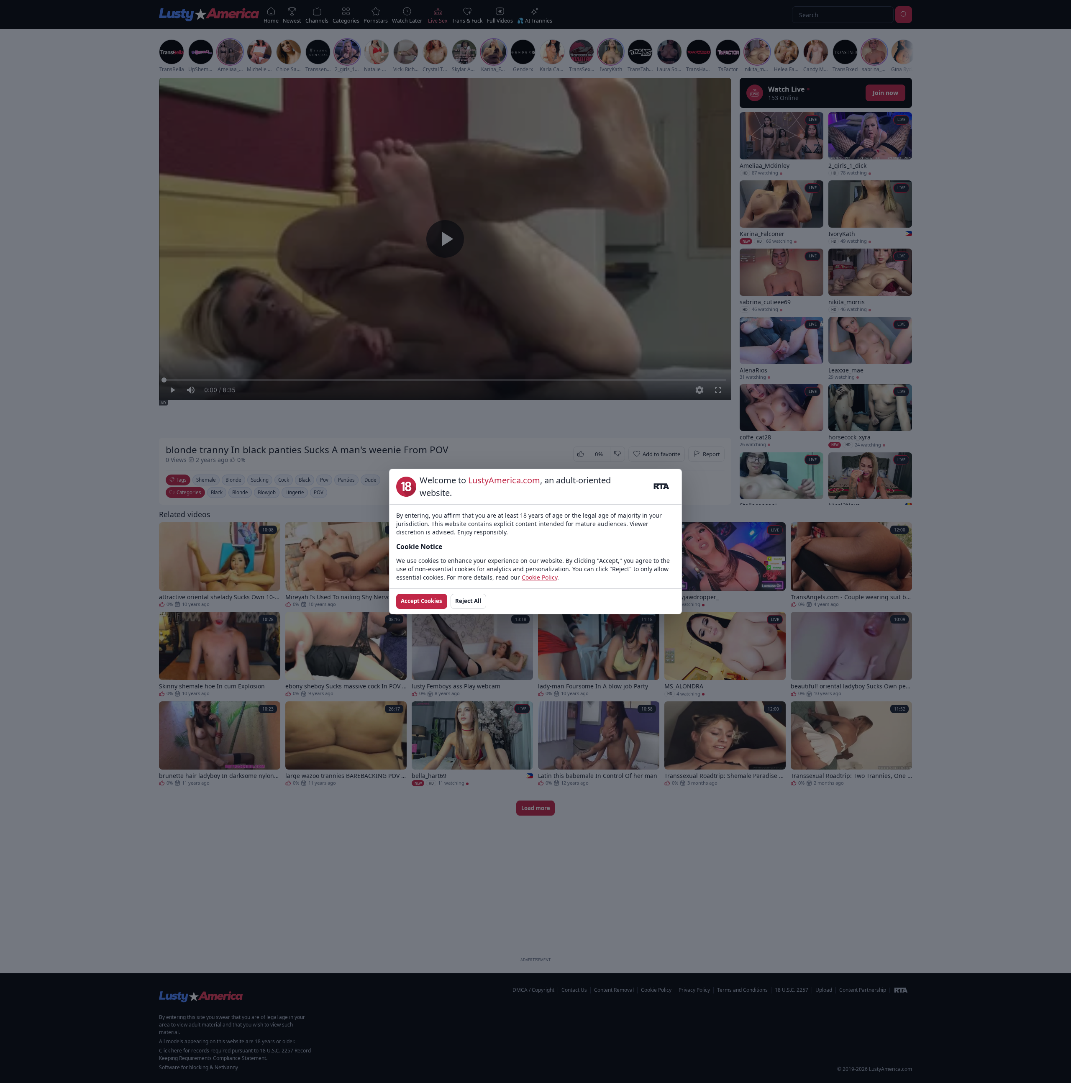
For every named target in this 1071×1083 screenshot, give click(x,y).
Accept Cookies (421, 601)
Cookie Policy (539, 577)
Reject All (468, 601)
